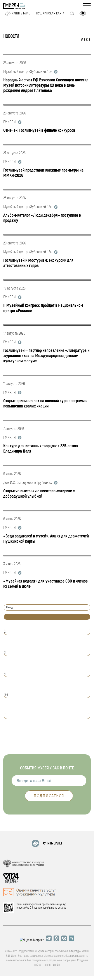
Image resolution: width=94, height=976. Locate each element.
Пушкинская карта (50, 13)
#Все (86, 40)
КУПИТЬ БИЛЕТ (52, 843)
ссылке (62, 907)
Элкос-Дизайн (52, 965)
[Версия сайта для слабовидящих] (83, 13)
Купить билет (22, 13)
